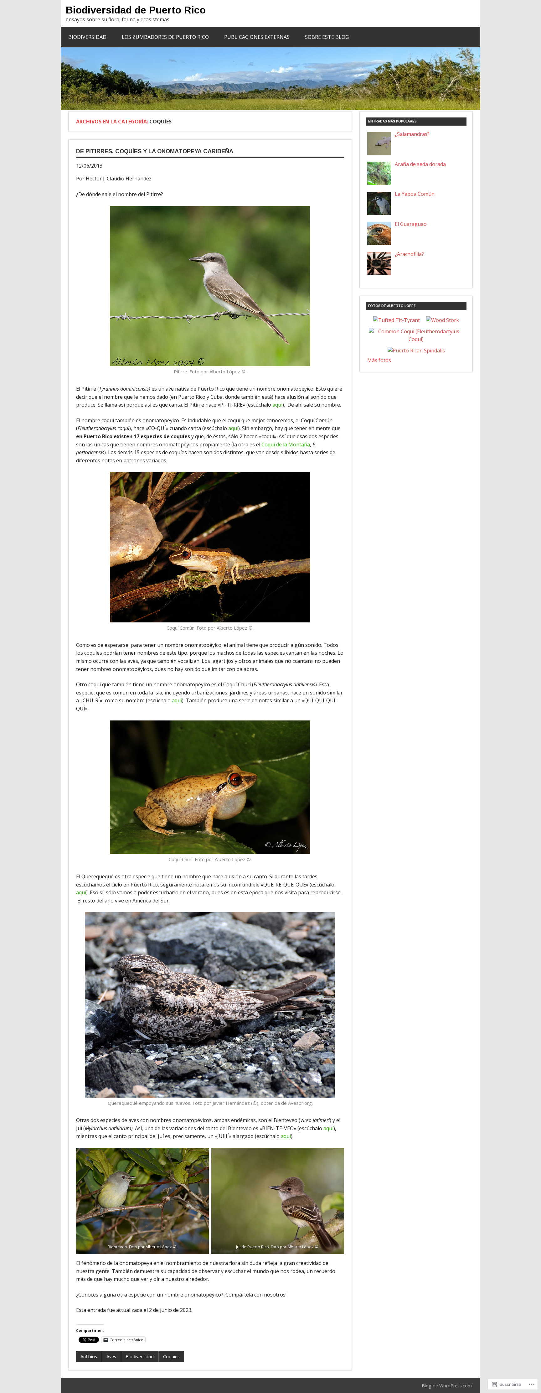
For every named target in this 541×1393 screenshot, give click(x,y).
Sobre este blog (327, 37)
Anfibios (88, 1356)
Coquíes (171, 1356)
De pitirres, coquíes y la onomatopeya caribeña (154, 151)
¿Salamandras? (412, 134)
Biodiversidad (87, 37)
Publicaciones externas (257, 37)
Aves (111, 1356)
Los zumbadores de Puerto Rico (165, 37)
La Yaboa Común (415, 193)
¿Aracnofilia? (409, 254)
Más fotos (379, 360)
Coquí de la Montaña (285, 444)
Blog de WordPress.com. (447, 1386)
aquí (277, 404)
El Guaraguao (411, 224)
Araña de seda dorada (420, 164)
